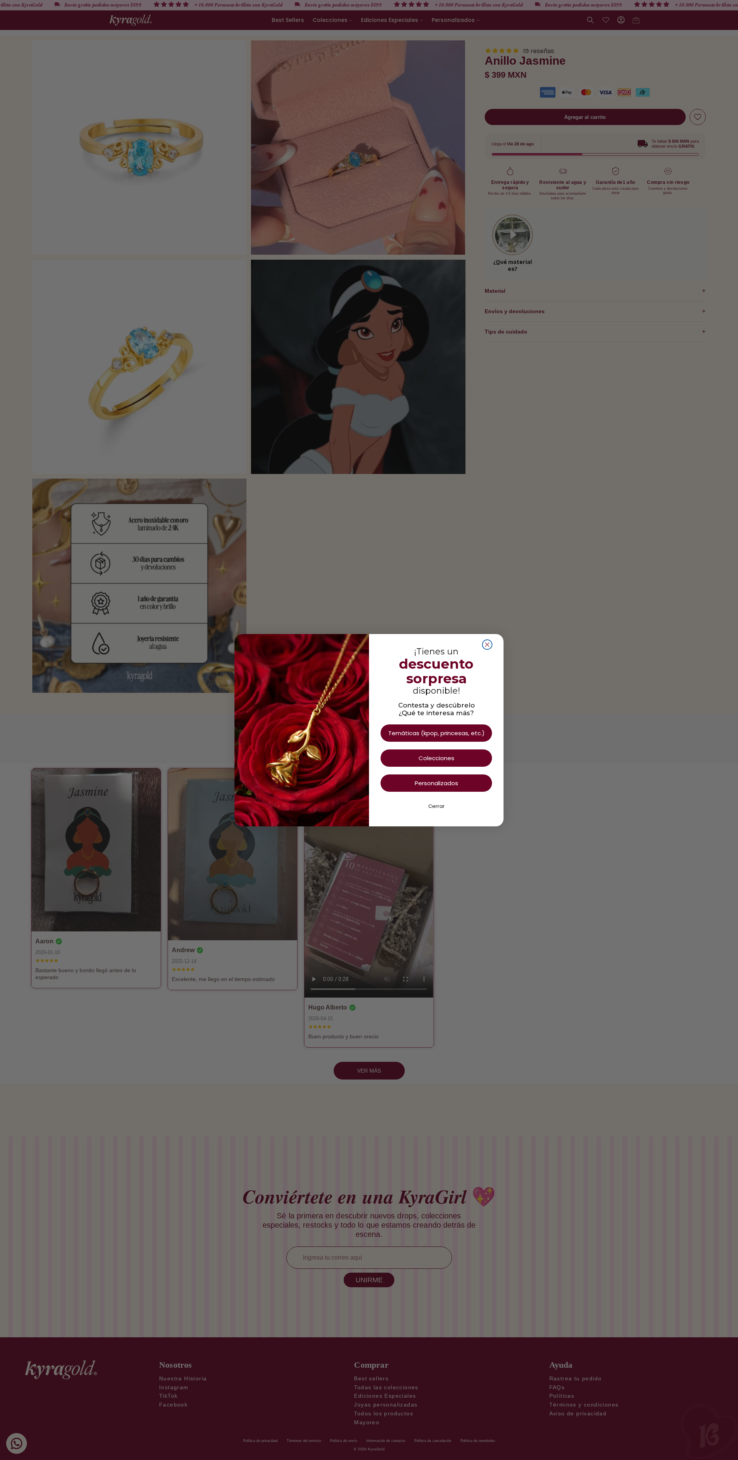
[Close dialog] (487, 644)
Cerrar (436, 806)
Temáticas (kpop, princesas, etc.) (436, 733)
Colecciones (436, 758)
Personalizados (436, 783)
